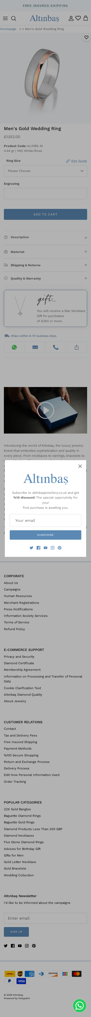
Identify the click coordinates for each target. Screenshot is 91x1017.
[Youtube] (45, 548)
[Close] (80, 466)
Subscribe (45, 535)
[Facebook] (38, 548)
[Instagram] (52, 548)
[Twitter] (31, 548)
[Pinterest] (59, 548)
